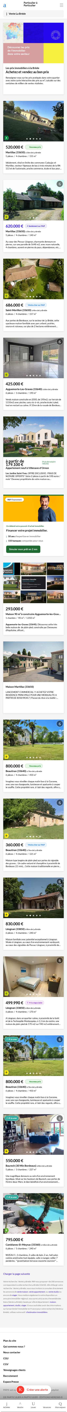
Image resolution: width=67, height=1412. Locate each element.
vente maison (22, 1292)
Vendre (20, 1407)
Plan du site (9, 1340)
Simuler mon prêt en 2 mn (23, 549)
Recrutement (10, 1375)
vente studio (53, 1292)
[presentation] (6, 122)
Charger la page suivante (16, 1273)
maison (53, 1302)
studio (17, 1305)
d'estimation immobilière (36, 1312)
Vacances (47, 1407)
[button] (27, 137)
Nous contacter (11, 1352)
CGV (5, 1364)
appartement (8, 1305)
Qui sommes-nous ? (14, 1346)
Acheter (6, 1407)
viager (14, 1295)
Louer (33, 1407)
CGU (5, 1358)
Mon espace (60, 1407)
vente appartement (37, 1292)
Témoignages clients (14, 1370)
